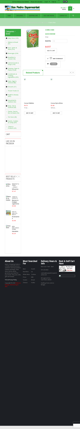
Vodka (33, 282)
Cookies (33, 274)
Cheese (25, 282)
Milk (32, 277)
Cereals (45, 22)
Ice (32, 271)
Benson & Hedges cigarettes (15, 202)
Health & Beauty (14, 214)
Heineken (15, 231)
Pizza (24, 277)
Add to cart (51, 50)
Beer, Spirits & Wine (15, 228)
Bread (33, 280)
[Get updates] (66, 2)
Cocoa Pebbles (29, 103)
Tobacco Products (15, 197)
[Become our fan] (64, 2)
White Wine (26, 274)
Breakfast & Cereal (36, 22)
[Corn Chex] (32, 38)
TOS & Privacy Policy (11, 280)
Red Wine (26, 271)
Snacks (25, 280)
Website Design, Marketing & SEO (13, 284)
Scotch (33, 269)
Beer (13, 226)
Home (26, 22)
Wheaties (15, 189)
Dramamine (15, 217)
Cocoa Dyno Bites (57, 103)
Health (14, 211)
